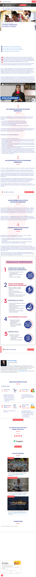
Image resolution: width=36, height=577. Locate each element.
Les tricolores (8, 5)
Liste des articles (6, 1)
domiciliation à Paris (23, 371)
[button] (2, 575)
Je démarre (30, 349)
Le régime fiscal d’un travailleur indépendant (11, 51)
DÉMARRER (33, 1)
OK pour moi (17, 572)
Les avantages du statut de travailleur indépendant (12, 48)
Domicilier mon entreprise (18, 419)
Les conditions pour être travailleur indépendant (12, 46)
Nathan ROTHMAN (12, 360)
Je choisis (10, 572)
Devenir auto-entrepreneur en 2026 (18, 494)
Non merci (4, 572)
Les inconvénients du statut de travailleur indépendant (13, 49)
